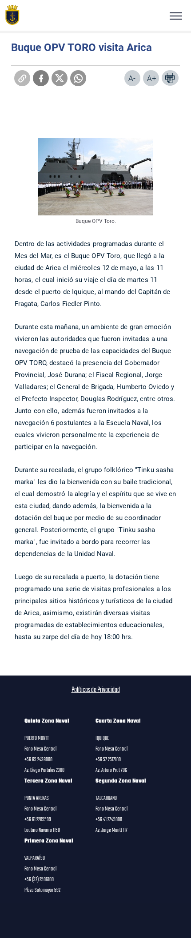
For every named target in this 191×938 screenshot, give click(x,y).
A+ (151, 78)
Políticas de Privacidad (96, 690)
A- (131, 78)
